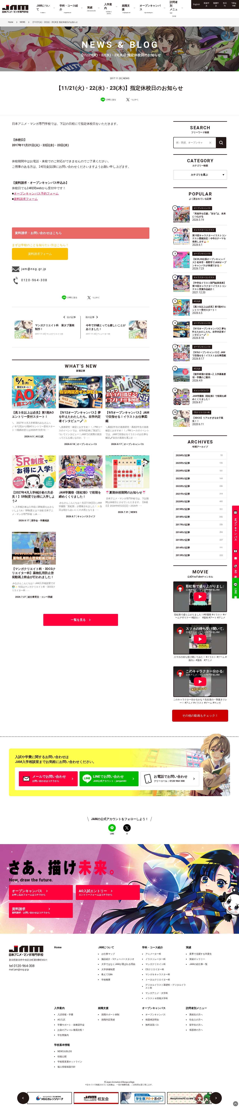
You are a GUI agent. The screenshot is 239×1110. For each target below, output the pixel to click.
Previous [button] (23, 1098)
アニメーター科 (153, 954)
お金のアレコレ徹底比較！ (71, 1030)
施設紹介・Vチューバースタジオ (117, 959)
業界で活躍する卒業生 (200, 954)
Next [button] (216, 1098)
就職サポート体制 (110, 1014)
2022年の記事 (199, 486)
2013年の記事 (199, 555)
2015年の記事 (199, 540)
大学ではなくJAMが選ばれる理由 (118, 964)
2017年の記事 (199, 524)
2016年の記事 (199, 532)
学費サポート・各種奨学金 (71, 1025)
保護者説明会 (152, 1019)
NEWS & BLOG (65, 1051)
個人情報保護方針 (66, 1067)
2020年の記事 (199, 501)
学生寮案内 (63, 1035)
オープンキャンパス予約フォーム (36, 193)
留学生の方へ (196, 1025)
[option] (49, 1098)
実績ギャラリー (197, 959)
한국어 (225, 4)
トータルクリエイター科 (157, 979)
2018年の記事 (199, 517)
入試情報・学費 (65, 1014)
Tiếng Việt (234, 4)
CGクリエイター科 (154, 969)
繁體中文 (216, 4)
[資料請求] (235, 551)
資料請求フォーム (26, 199)
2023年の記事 (199, 478)
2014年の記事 (199, 547)
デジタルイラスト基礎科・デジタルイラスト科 (165, 986)
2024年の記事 (199, 470)
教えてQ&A (107, 974)
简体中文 (206, 4)
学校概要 (105, 979)
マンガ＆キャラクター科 (157, 974)
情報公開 (62, 1056)
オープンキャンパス (155, 1014)
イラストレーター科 (155, 959)
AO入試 (61, 1019)
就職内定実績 (108, 1019)
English (196, 4)
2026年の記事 (199, 455)
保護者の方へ (196, 1030)
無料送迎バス (152, 1025)
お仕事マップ (108, 954)
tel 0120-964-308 (22, 966)
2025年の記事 (199, 463)
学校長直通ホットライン (70, 1061)
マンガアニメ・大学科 (156, 993)
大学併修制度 (108, 969)
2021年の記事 (199, 494)
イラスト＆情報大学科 (156, 998)
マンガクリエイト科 (155, 964)
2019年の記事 (199, 509)
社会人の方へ (196, 1019)
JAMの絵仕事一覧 (198, 964)
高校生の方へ (196, 1014)
